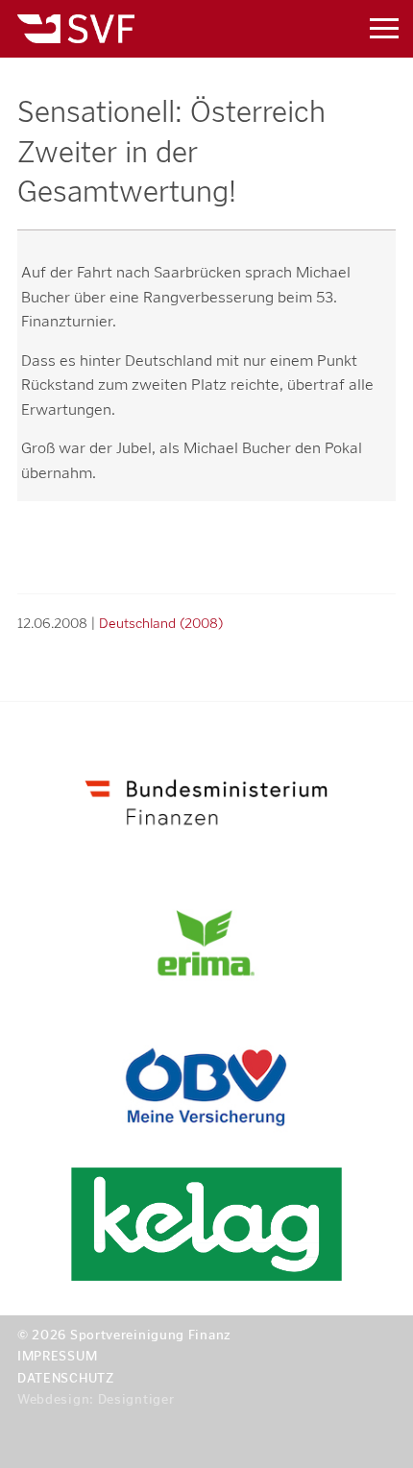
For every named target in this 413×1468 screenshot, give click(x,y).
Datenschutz (65, 1378)
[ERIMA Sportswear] (206, 943)
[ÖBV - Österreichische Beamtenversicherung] (206, 1086)
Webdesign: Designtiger (95, 1399)
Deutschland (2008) (161, 623)
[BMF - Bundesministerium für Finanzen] (206, 799)
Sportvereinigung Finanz (157, 28)
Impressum (57, 1356)
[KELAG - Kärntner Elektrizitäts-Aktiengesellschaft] (206, 1224)
